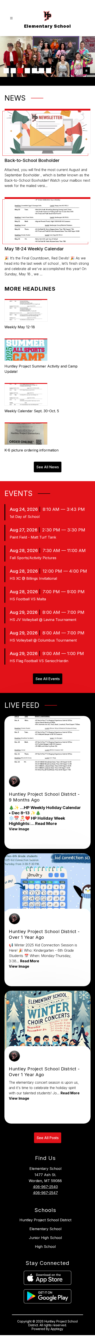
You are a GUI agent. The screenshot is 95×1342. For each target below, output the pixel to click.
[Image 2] (13, 70)
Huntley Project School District (45, 1220)
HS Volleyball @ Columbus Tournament (43, 640)
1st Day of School (25, 516)
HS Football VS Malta (28, 599)
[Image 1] (6, 70)
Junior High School (45, 1237)
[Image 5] (34, 70)
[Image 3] (20, 70)
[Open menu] (11, 18)
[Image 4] (27, 70)
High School (45, 1246)
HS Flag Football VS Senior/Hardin (39, 661)
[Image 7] (48, 70)
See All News (47, 467)
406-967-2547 (45, 1192)
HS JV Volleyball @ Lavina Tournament (43, 619)
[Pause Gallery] (86, 70)
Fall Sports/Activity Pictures (33, 558)
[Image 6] (41, 70)
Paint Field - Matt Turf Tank (33, 537)
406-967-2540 (45, 1186)
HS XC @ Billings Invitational (33, 578)
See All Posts (48, 1138)
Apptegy (57, 1329)
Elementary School (45, 1229)
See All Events (48, 679)
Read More (46, 823)
